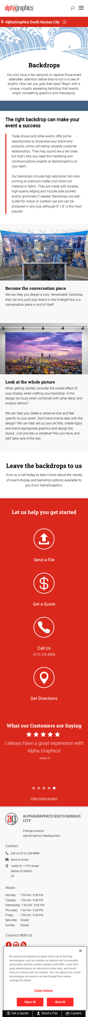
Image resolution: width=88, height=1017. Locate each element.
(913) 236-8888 (44, 654)
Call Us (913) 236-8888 (25, 853)
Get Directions (44, 698)
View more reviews (44, 798)
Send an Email (19, 859)
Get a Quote (19, 1013)
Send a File (50, 1013)
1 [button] (33, 788)
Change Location (33, 831)
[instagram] (16, 944)
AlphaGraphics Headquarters (41, 836)
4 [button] (49, 788)
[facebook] (8, 944)
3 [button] (44, 788)
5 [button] (54, 788)
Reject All (30, 1002)
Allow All (60, 1002)
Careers (76, 1013)
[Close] (80, 950)
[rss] (23, 944)
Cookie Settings (43, 990)
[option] (44, 758)
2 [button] (39, 788)
